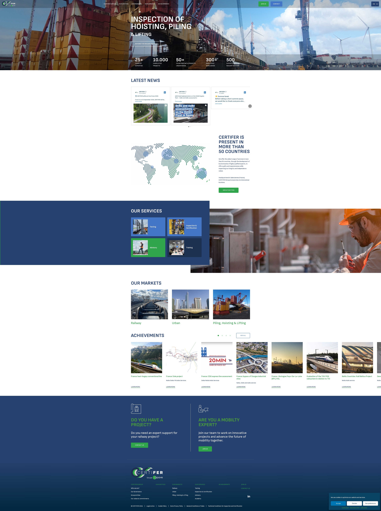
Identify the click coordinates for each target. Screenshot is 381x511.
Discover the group (143, 44)
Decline (354, 503)
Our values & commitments (140, 499)
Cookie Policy (345, 507)
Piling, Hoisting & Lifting (180, 495)
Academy (198, 499)
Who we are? (135, 488)
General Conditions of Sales (195, 506)
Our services (150, 4)
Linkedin (249, 496)
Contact (276, 4)
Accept (338, 503)
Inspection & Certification (191, 226)
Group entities (135, 495)
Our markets (137, 4)
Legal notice (364, 507)
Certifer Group (110, 4)
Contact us (245, 488)
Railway (174, 488)
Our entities (123, 4)
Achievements (163, 4)
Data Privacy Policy (355, 507)
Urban (174, 492)
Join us (263, 4)
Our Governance (136, 492)
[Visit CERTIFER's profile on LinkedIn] (137, 92)
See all (243, 335)
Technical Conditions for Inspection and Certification (225, 506)
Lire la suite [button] (138, 101)
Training (189, 247)
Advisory (153, 247)
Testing (153, 227)
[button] (132, 12)
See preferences (370, 503)
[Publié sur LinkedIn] (165, 92)
